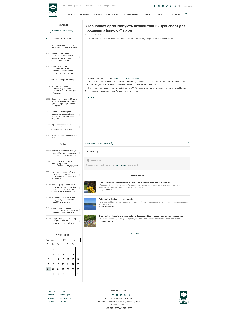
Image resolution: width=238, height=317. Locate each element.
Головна (70, 14)
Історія (98, 14)
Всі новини (137, 233)
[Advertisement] (137, 59)
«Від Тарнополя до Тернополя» (119, 308)
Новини (84, 14)
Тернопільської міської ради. (126, 78)
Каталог (160, 14)
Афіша (147, 14)
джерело (92, 97)
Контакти (174, 14)
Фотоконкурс (131, 14)
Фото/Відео (112, 14)
